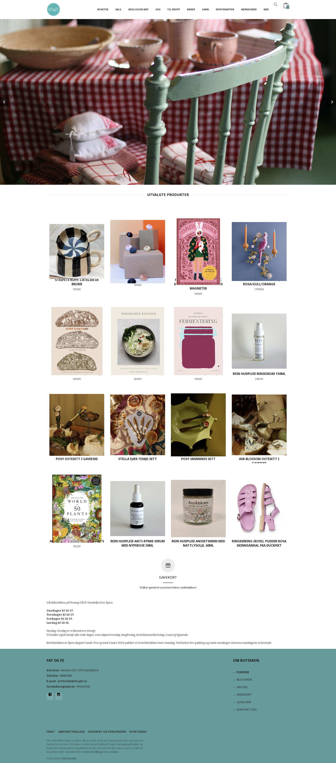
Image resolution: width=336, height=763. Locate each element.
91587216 (66, 675)
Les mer (71, 751)
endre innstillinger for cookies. (100, 751)
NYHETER (102, 9)
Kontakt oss (247, 709)
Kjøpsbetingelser (71, 731)
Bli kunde (244, 679)
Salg (118, 9)
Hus (158, 9)
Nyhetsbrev (138, 731)
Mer (266, 9)
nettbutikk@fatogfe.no (72, 681)
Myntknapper (225, 9)
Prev (4, 102)
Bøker (191, 9)
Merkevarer (249, 9)
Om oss (242, 687)
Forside (243, 672)
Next (331, 102)
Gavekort (244, 694)
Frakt (50, 731)
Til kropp (173, 9)
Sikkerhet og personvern (107, 731)
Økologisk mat (138, 9)
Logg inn (244, 702)
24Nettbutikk (68, 758)
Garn (205, 9)
